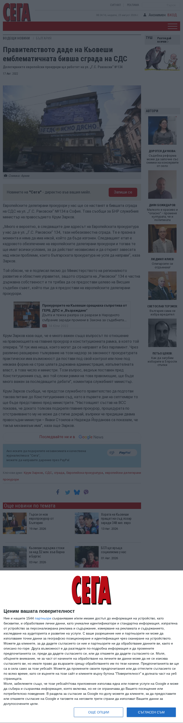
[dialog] (91, 647)
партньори (43, 618)
